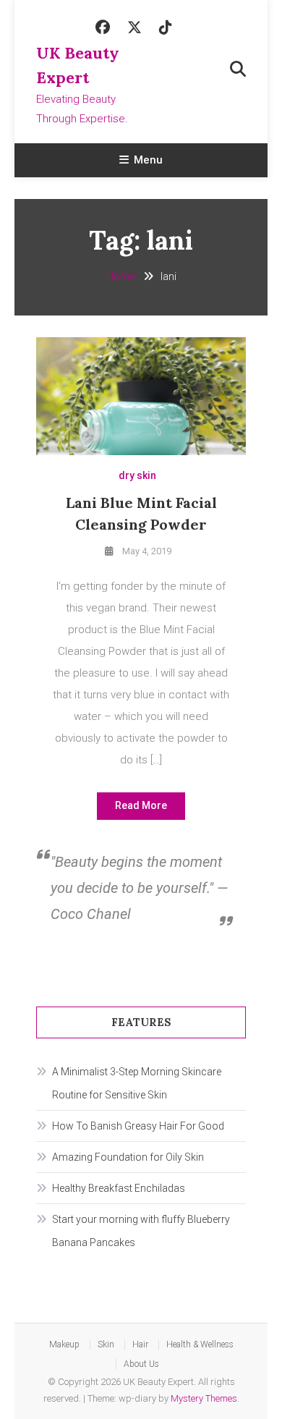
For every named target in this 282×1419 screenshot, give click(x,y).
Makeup (64, 1344)
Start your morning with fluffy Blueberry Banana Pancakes (141, 1230)
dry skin (137, 475)
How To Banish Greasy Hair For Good (138, 1126)
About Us (141, 1364)
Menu (148, 159)
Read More (141, 805)
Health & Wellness (200, 1344)
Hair (140, 1344)
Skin (106, 1344)
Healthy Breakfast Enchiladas (118, 1188)
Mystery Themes (204, 1398)
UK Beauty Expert (77, 65)
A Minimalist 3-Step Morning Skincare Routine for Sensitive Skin (136, 1083)
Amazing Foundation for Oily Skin (128, 1157)
